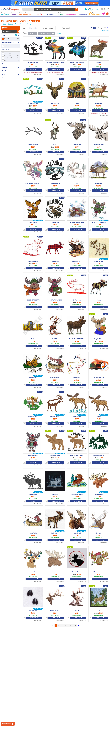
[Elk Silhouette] (33, 481)
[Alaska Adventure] (55, 170)
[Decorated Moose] (33, 558)
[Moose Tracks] (33, 597)
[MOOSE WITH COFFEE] (33, 286)
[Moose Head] (55, 90)
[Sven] (55, 131)
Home (4, 24)
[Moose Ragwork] (33, 248)
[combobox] (54, 9)
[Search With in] (18, 31)
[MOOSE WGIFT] (33, 442)
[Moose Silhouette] (55, 442)
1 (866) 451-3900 (93, 9)
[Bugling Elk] (99, 90)
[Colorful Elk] (77, 364)
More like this (37, 74)
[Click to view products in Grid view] (94, 28)
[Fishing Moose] (33, 364)
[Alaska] (77, 90)
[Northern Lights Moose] (77, 49)
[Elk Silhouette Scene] (99, 364)
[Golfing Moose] (33, 403)
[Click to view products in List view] (91, 28)
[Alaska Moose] (55, 209)
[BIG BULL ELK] (77, 248)
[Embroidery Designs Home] (10, 9)
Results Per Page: (48, 28)
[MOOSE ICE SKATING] (99, 209)
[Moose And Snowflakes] (77, 209)
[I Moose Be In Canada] (77, 442)
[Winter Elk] (55, 481)
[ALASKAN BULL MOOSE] (77, 325)
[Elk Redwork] (77, 286)
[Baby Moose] (33, 209)
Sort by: (25, 28)
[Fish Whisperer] (55, 364)
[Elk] (77, 170)
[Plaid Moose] (55, 248)
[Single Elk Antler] (33, 131)
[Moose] (99, 286)
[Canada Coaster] (77, 558)
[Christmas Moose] (99, 558)
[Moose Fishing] (33, 519)
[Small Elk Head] (55, 597)
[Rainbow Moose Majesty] (33, 170)
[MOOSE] (99, 49)
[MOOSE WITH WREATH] (55, 286)
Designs (10, 24)
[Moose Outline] (99, 248)
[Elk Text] (33, 325)
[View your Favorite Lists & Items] (103, 13)
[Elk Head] (99, 519)
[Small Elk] (77, 597)
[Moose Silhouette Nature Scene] (55, 49)
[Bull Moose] (55, 519)
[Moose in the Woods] (77, 481)
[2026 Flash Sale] (55, 3)
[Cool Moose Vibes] (99, 131)
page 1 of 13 (103, 28)
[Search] (76, 9)
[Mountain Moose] (33, 49)
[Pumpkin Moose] (99, 325)
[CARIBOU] (55, 325)
